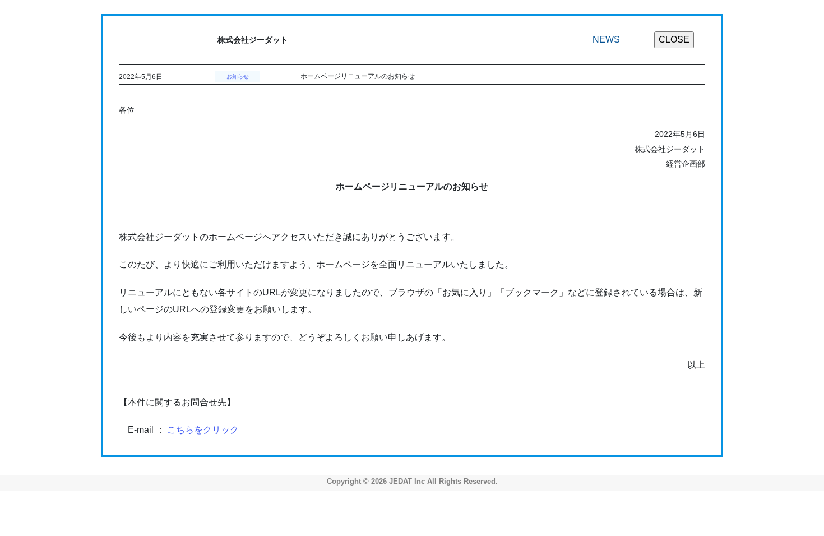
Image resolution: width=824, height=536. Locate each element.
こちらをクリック (203, 430)
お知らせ (237, 76)
